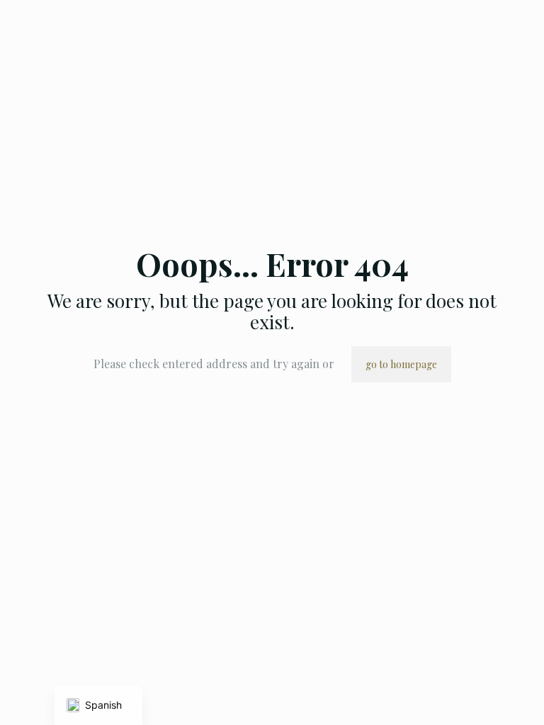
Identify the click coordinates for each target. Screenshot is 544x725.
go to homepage (401, 364)
